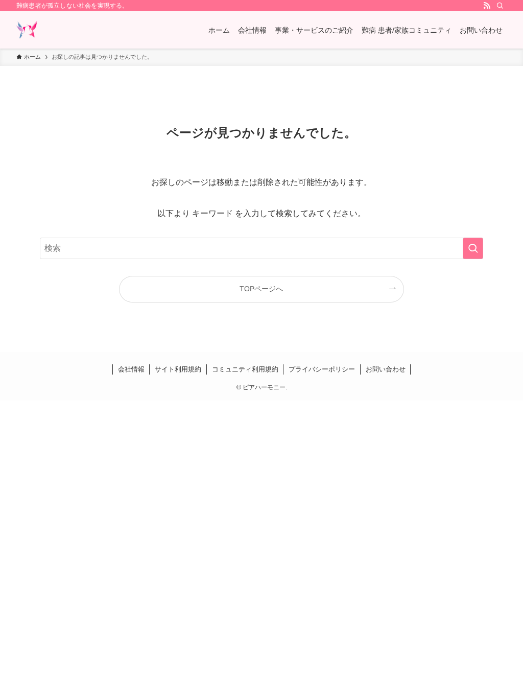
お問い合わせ (386, 369)
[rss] (486, 5)
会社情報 (131, 369)
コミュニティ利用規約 (245, 369)
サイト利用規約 (178, 369)
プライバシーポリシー (322, 369)
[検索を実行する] (473, 248)
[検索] (500, 5)
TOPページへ (261, 289)
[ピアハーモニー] (26, 29)
